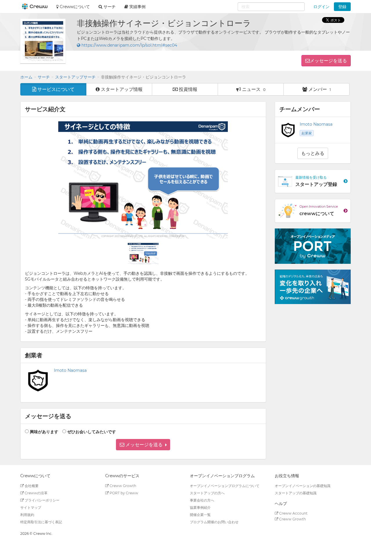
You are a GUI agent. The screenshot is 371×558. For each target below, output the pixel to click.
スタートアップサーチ (75, 77)
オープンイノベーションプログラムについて (224, 486)
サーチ (44, 77)
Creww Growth (122, 486)
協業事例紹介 (200, 507)
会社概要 (31, 486)
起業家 (306, 133)
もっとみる (312, 153)
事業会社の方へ (202, 500)
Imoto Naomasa (70, 370)
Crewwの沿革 (36, 493)
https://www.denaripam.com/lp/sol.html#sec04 (128, 45)
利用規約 (27, 515)
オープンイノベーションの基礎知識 (302, 486)
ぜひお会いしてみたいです (91, 431)
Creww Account (293, 513)
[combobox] (271, 6)
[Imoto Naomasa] (288, 130)
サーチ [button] (109, 6)
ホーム (26, 77)
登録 (342, 6)
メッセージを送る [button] (328, 60)
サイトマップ (30, 507)
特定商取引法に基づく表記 (41, 522)
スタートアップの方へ (207, 493)
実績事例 (137, 6)
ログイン (321, 6)
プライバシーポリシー (41, 500)
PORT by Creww (123, 493)
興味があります (44, 431)
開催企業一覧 (200, 515)
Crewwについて (74, 6)
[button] (143, 444)
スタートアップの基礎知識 (296, 493)
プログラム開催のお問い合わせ (214, 522)
